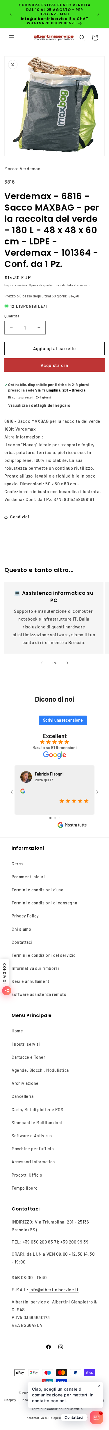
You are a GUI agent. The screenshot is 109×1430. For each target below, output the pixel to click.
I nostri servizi (26, 1044)
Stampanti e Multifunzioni (37, 1122)
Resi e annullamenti (31, 981)
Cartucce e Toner (28, 1057)
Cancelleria (23, 1096)
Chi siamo (21, 929)
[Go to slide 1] (50, 818)
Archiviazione (25, 1083)
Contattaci (22, 942)
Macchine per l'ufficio (33, 1148)
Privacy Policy (25, 915)
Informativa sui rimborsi (35, 968)
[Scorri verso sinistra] (41, 663)
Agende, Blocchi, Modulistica (40, 1070)
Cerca (17, 863)
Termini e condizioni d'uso (38, 889)
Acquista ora (54, 365)
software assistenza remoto (39, 994)
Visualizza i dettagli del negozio (39, 405)
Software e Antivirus (32, 1135)
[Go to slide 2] (55, 818)
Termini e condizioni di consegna (44, 902)
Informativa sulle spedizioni (48, 1418)
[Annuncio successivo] (98, 14)
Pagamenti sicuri (28, 876)
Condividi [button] (19, 516)
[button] (11, 37)
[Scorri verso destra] (67, 663)
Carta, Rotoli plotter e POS (37, 1109)
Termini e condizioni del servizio (44, 955)
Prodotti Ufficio (27, 1175)
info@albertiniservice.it (53, 1289)
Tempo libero (24, 1188)
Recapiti (82, 1418)
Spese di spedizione (44, 285)
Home (17, 1030)
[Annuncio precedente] (10, 14)
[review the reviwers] (22, 791)
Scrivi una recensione (63, 720)
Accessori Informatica (33, 1161)
